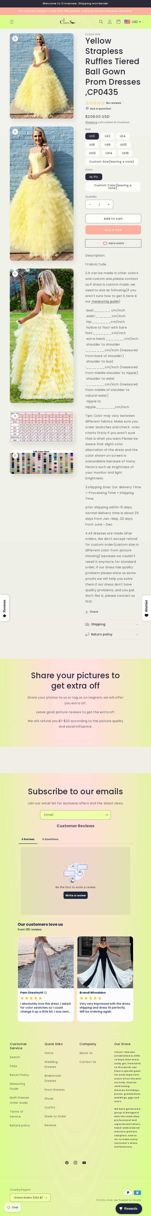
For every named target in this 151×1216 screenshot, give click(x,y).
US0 (92, 136)
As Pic (93, 177)
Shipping (91, 122)
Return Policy (19, 1075)
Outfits (50, 1107)
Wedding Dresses (51, 1064)
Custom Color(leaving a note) (113, 186)
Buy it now (113, 230)
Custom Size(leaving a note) (111, 162)
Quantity (91, 197)
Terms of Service (16, 1114)
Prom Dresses (55, 1090)
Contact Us (87, 1062)
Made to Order (55, 1116)
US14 (109, 153)
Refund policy (20, 1125)
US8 (107, 145)
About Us (86, 1053)
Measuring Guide (17, 1086)
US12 (92, 153)
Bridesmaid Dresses (53, 1078)
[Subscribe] (106, 815)
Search (15, 1057)
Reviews (50, 1125)
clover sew (112, 1200)
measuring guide (105, 301)
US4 (123, 136)
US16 (125, 153)
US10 (123, 145)
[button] (11, 21)
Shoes (49, 1099)
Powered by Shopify (130, 1200)
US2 (107, 136)
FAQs (13, 1066)
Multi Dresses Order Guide (19, 1100)
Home (49, 1053)
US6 (92, 145)
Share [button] (94, 612)
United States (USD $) (28, 1197)
